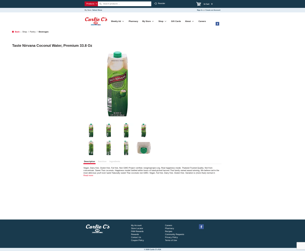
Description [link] (89, 161)
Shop (24, 32)
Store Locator (137, 228)
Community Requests (174, 234)
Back (17, 32)
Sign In (200, 10)
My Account (136, 225)
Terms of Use (171, 240)
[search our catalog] (100, 3)
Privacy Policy (171, 237)
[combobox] (91, 3)
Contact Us (136, 237)
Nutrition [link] (102, 161)
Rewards (135, 234)
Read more (88, 175)
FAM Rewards (137, 231)
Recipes (168, 231)
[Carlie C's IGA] (96, 21)
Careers (168, 225)
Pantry (33, 32)
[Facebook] (217, 25)
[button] (91, 130)
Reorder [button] (161, 3)
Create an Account (212, 10)
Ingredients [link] (114, 161)
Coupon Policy (137, 240)
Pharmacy (169, 228)
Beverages (43, 32)
